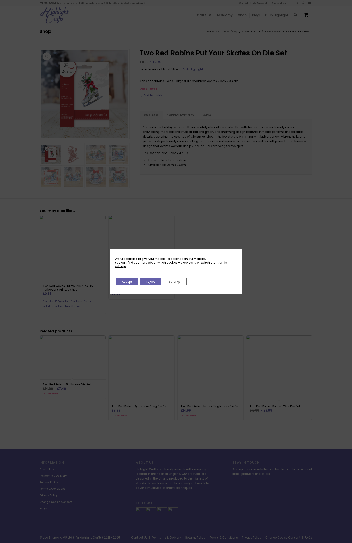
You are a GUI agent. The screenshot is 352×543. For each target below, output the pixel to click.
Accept (127, 282)
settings (120, 266)
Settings (174, 282)
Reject (150, 282)
